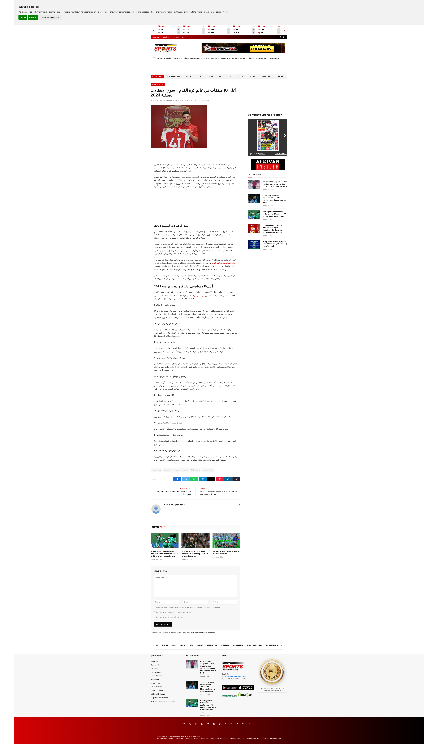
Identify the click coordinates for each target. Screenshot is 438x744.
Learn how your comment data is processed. (200, 633)
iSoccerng (238, 645)
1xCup (188, 76)
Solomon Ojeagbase (174, 505)
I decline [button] (32, 17)
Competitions (238, 58)
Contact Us (155, 665)
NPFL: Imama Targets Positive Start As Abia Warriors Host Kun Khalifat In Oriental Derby (274, 184)
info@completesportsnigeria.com (234, 676)
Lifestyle (225, 645)
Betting (156, 37)
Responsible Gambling (159, 698)
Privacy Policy (156, 683)
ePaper (176, 37)
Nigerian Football (172, 58)
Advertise (154, 668)
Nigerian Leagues (192, 58)
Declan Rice (156, 470)
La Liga (240, 76)
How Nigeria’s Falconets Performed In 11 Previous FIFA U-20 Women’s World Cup (164, 554)
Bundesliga (266, 76)
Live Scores (157, 76)
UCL (220, 76)
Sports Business (254, 645)
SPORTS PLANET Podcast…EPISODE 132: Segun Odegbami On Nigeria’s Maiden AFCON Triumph (273, 228)
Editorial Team (156, 676)
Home (159, 58)
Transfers (225, 58)
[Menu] (154, 58)
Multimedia (261, 58)
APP (183, 37)
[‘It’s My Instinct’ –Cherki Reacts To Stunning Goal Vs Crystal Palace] (195, 540)
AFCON (210, 76)
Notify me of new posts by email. (169, 617)
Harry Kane (168, 470)
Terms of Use (156, 672)
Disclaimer (155, 679)
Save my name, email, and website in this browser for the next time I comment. (188, 608)
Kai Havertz (195, 470)
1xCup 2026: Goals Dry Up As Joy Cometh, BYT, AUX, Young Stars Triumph (274, 243)
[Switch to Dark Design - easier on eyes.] (280, 37)
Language (274, 58)
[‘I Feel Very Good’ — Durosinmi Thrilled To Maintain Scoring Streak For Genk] (254, 198)
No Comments (192, 100)
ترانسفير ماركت (198, 295)
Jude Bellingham (181, 470)
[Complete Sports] (165, 49)
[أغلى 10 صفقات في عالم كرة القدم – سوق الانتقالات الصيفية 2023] (179, 148)
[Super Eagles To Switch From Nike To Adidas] (226, 540)
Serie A (252, 76)
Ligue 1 (280, 76)
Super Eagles (174, 76)
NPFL (199, 76)
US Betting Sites (274, 645)
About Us (154, 661)
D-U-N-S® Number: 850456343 (163, 701)
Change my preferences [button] (50, 17)
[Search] (284, 37)
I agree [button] (23, 17)
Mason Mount (208, 470)
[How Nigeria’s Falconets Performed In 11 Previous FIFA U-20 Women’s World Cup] (165, 540)
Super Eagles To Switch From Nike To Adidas (226, 552)
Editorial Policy (156, 687)
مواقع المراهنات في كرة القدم (224, 263)
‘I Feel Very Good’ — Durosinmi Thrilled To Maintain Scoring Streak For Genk (274, 199)
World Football (210, 58)
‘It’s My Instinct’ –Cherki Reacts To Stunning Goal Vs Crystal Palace (194, 554)
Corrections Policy (158, 690)
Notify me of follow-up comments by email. (174, 612)
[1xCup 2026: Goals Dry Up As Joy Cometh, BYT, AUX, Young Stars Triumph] (254, 244)
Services (166, 37)
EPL (230, 76)
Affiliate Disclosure (158, 694)
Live (250, 58)
